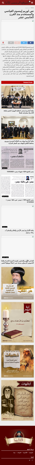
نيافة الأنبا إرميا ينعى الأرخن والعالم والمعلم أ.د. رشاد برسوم (19, 231)
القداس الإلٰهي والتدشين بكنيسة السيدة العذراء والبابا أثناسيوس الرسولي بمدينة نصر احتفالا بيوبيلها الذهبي (17, 262)
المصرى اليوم (5, 196)
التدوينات (19, 452)
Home (32, 7)
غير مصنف (27, 7)
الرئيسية (31, 452)
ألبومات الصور (5, 257)
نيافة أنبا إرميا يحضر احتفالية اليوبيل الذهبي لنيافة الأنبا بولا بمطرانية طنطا (19, 112)
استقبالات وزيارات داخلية (7, 137)
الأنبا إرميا (25, 452)
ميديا (14, 452)
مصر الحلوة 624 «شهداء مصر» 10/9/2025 (20, 171)
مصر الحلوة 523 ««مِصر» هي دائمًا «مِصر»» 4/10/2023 (20, 201)
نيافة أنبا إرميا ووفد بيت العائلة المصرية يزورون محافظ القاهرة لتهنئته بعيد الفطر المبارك (19, 142)
